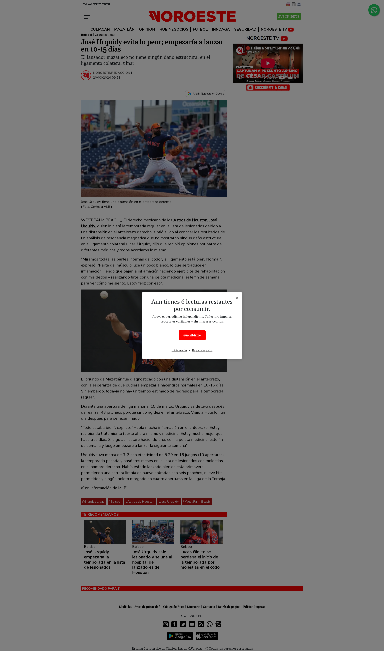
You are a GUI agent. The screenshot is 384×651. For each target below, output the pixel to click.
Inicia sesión (179, 350)
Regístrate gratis (202, 350)
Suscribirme (192, 335)
